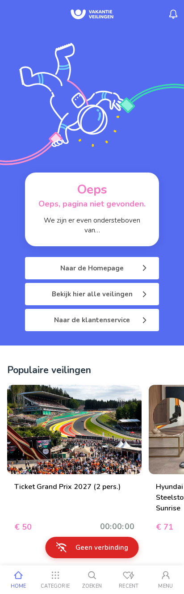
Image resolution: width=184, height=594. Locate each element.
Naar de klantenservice (92, 320)
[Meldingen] (173, 14)
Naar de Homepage (92, 268)
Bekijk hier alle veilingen (92, 294)
